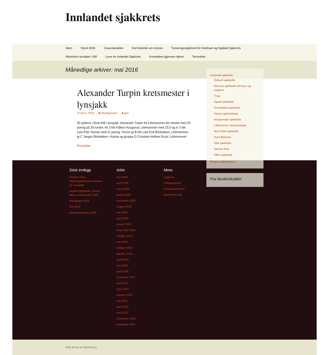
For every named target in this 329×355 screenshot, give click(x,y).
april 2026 (123, 182)
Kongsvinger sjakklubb (227, 119)
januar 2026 (124, 194)
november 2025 (126, 200)
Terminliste (198, 56)
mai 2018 (122, 265)
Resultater (84, 145)
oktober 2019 (125, 253)
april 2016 (123, 306)
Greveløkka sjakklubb (227, 107)
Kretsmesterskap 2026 (83, 212)
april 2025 (123, 218)
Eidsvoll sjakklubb (224, 80)
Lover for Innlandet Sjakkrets (123, 56)
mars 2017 (123, 289)
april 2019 (123, 259)
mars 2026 (123, 188)
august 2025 (124, 206)
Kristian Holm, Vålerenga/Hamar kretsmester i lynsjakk (86, 181)
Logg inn (169, 177)
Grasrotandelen (113, 48)
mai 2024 (122, 241)
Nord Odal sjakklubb (226, 131)
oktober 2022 (125, 247)
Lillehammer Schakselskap (230, 125)
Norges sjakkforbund (222, 161)
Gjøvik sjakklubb (224, 101)
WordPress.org (173, 194)
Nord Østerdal (222, 137)
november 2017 (126, 277)
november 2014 (126, 318)
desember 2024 (126, 230)
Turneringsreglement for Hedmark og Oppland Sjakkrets (206, 48)
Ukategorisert (109, 112)
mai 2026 (122, 177)
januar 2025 (124, 224)
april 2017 (123, 283)
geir (126, 112)
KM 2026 (74, 206)
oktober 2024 (125, 235)
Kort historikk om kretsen (147, 48)
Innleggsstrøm (172, 182)
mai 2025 (122, 212)
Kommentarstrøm (174, 188)
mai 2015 (122, 312)
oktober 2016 (125, 294)
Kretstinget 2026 (79, 200)
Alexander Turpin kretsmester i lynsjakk (133, 98)
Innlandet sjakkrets (221, 75)
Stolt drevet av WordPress (81, 347)
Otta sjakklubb (222, 143)
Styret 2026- (88, 48)
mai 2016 (122, 300)
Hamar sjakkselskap (226, 113)
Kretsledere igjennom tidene (166, 56)
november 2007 (126, 324)
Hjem (68, 48)
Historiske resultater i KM (81, 56)
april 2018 (123, 271)
